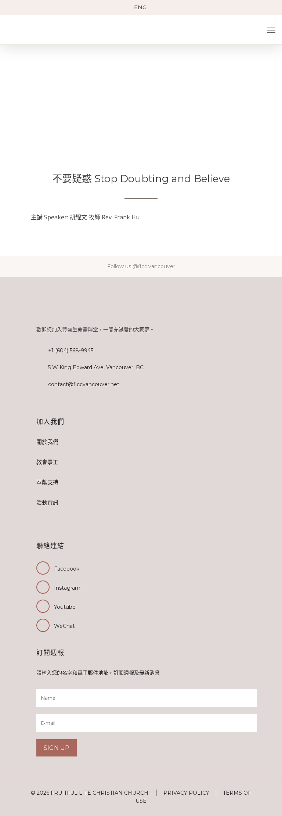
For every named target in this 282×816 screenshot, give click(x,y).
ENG (140, 7)
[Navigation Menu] (271, 30)
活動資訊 (47, 502)
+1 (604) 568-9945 (70, 350)
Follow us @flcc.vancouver (141, 266)
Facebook (66, 568)
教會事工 (47, 462)
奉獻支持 (47, 482)
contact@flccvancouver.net (83, 384)
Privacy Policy (186, 793)
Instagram (67, 588)
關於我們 (47, 441)
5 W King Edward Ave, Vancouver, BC (96, 367)
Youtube (65, 607)
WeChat (64, 626)
